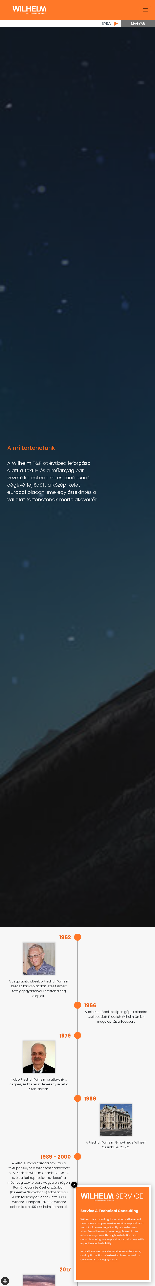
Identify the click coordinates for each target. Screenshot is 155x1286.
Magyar (138, 23)
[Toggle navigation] (145, 10)
